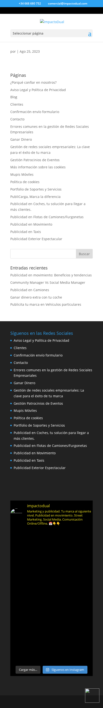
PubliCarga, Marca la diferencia (35, 196)
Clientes (16, 104)
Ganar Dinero (21, 139)
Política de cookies (25, 182)
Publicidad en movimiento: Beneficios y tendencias (51, 275)
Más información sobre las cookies (38, 167)
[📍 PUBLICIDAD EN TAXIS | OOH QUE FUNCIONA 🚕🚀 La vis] (51, 596)
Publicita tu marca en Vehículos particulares (45, 304)
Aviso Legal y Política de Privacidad (38, 90)
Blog (13, 97)
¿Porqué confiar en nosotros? (33, 82)
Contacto (17, 119)
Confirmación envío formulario (34, 111)
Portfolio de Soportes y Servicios (36, 189)
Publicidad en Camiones (29, 290)
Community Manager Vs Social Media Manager (47, 282)
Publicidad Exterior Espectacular (36, 239)
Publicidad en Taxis (25, 231)
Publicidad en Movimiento (31, 224)
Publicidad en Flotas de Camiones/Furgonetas (47, 217)
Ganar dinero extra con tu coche (36, 297)
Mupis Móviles (22, 174)
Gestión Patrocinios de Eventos (35, 160)
